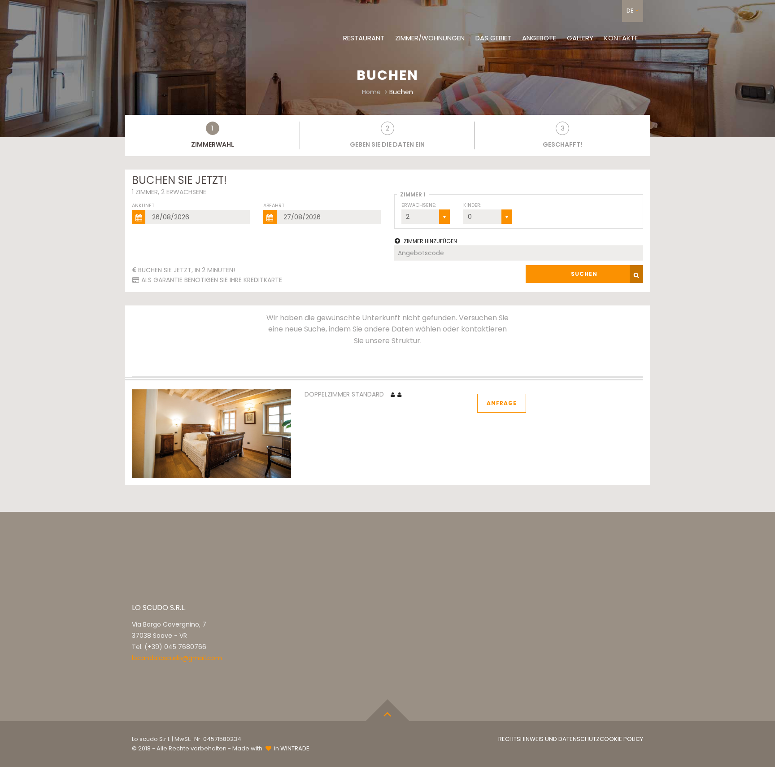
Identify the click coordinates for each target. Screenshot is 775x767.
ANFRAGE (502, 403)
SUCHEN (584, 274)
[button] (632, 11)
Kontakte (621, 38)
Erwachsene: (418, 205)
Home (371, 91)
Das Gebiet (493, 38)
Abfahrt (273, 205)
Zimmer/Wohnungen (430, 38)
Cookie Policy (621, 739)
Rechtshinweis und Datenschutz (549, 739)
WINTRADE (294, 748)
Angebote (539, 38)
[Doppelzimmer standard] (211, 433)
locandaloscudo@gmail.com (177, 658)
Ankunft (143, 205)
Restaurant (363, 38)
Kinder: (472, 205)
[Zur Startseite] (194, 30)
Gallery (580, 38)
